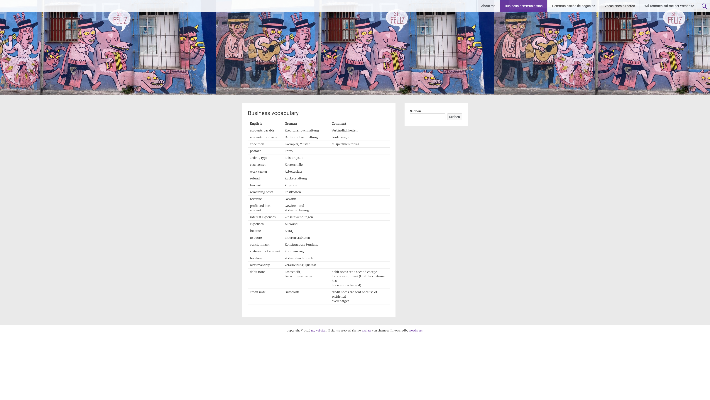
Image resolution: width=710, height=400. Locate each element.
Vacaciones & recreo (620, 6)
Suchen (415, 111)
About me (488, 6)
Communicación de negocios (573, 6)
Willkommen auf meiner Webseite (669, 6)
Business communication (524, 6)
